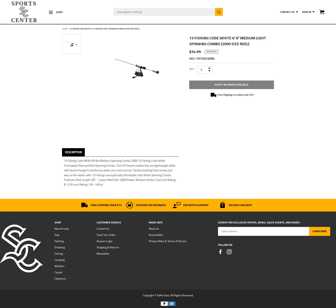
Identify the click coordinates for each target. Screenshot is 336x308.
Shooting (59, 247)
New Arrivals (61, 228)
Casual (58, 272)
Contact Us (103, 228)
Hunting (59, 241)
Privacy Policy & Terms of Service (167, 241)
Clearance (60, 278)
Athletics (59, 266)
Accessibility (156, 234)
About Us (154, 228)
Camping (59, 259)
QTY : (192, 69)
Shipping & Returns (108, 247)
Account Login (105, 241)
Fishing (58, 253)
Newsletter (103, 253)
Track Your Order (106, 234)
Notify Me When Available (231, 84)
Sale (56, 234)
